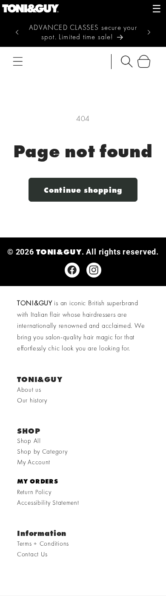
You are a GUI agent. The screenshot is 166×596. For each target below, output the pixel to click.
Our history (32, 400)
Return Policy (34, 492)
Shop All (29, 441)
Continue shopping (83, 190)
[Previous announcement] (17, 32)
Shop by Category (42, 451)
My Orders (37, 481)
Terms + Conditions (43, 543)
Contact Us (32, 554)
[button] (18, 61)
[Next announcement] (149, 32)
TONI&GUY (59, 252)
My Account (33, 462)
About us (29, 389)
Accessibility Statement (48, 502)
